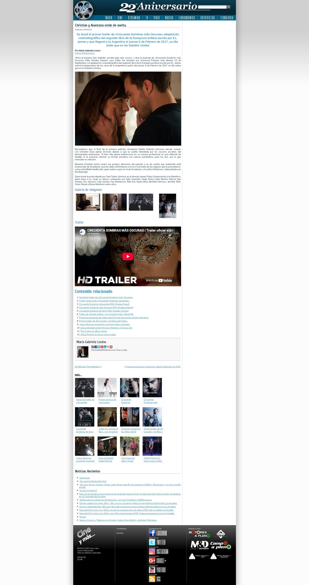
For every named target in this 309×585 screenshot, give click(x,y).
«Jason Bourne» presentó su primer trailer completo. (104, 324)
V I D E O (156, 17)
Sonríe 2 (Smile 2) (88, 490)
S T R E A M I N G (134, 17)
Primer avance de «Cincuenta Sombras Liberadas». (104, 300)
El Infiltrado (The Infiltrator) (87, 366)
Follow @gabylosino (85, 53)
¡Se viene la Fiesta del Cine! (93, 481)
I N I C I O (108, 17)
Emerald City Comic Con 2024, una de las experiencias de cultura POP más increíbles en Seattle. (127, 510)
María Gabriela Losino (91, 342)
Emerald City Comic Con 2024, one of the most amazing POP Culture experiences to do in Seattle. (127, 513)
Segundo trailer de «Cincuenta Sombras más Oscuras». (106, 297)
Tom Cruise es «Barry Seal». (94, 331)
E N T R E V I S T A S (208, 17)
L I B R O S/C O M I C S (187, 17)
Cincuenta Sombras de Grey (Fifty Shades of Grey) (104, 311)
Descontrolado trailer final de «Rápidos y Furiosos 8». (106, 327)
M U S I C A (169, 17)
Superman (85, 478)
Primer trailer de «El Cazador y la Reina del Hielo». (103, 321)
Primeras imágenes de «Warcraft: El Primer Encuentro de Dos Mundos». (114, 317)
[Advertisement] (209, 42)
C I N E (120, 17)
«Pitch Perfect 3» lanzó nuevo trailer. (98, 334)
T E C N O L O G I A (226, 17)
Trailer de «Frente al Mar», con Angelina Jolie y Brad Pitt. (106, 314)
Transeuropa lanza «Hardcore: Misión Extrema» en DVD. (153, 366)
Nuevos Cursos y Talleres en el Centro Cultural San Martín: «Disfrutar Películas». (118, 520)
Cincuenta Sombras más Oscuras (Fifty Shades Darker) (106, 307)
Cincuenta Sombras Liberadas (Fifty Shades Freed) (104, 304)
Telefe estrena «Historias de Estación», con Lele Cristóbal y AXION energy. (116, 500)
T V (147, 17)
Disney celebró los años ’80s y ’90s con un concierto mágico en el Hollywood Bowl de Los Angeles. (128, 503)
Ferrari (83, 516)
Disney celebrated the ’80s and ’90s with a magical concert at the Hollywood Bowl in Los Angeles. (128, 506)
